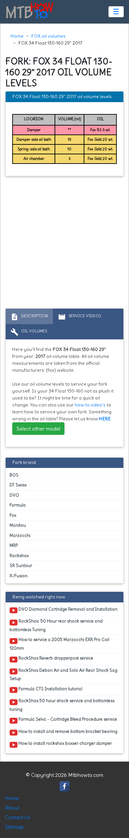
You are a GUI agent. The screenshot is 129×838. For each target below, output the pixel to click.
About (12, 807)
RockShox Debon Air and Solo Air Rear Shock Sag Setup (63, 674)
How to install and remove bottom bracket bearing (67, 731)
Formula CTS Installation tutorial (50, 689)
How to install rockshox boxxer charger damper (65, 743)
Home (17, 36)
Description (29, 317)
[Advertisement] (64, 243)
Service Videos (79, 317)
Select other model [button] (38, 428)
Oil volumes (29, 332)
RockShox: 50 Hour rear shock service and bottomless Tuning (56, 625)
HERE (105, 419)
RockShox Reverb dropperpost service (55, 658)
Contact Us (18, 817)
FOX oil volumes (48, 36)
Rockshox (19, 555)
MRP (14, 545)
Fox (13, 515)
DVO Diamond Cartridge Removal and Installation (67, 609)
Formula (18, 505)
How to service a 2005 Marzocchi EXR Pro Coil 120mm (59, 644)
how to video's (90, 405)
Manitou (18, 525)
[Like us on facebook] (64, 784)
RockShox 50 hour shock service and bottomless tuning (62, 705)
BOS (14, 475)
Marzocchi (20, 535)
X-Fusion (18, 576)
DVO (14, 495)
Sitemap (14, 826)
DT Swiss (18, 485)
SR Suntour (21, 565)
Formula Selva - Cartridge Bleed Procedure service (67, 719)
